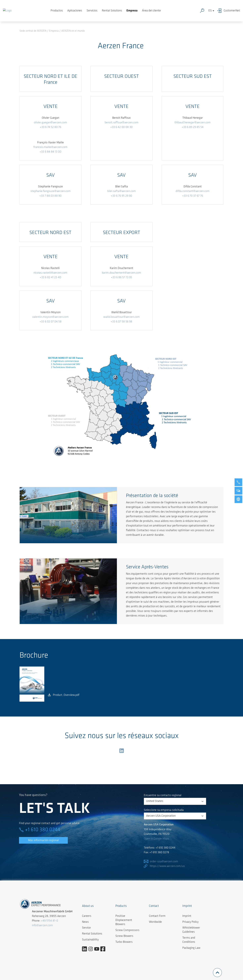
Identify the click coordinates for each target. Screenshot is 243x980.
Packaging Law (191, 948)
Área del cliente (151, 10)
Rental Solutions (112, 10)
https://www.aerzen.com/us (167, 866)
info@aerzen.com (42, 925)
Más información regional (43, 840)
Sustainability (90, 939)
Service (86, 927)
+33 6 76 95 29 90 (121, 195)
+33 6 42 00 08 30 (121, 127)
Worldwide (155, 922)
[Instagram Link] (92, 948)
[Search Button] (203, 10)
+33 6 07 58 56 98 (121, 321)
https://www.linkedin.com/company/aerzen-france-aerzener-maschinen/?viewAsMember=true (121, 751)
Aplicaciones (74, 10)
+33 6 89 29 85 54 (192, 127)
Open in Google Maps (156, 838)
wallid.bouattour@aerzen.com (121, 317)
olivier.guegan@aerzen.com (50, 122)
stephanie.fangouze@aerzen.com (50, 191)
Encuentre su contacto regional (162, 795)
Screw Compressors (127, 930)
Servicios (92, 10)
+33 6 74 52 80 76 (50, 127)
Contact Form (157, 916)
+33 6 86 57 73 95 (121, 277)
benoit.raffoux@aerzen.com (121, 122)
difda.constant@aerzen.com (192, 191)
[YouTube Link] (98, 948)
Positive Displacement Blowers (123, 920)
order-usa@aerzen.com (164, 861)
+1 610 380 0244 (42, 830)
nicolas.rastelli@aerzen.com (50, 272)
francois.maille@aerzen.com (50, 147)
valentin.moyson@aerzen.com (50, 317)
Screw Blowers (124, 936)
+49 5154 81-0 (49, 920)
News (85, 922)
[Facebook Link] (104, 948)
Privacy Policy (190, 922)
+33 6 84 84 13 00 (50, 151)
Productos (57, 10)
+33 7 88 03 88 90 (50, 195)
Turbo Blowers (124, 942)
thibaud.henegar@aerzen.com (192, 122)
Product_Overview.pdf (66, 695)
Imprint (186, 916)
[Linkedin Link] (85, 948)
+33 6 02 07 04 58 (50, 321)
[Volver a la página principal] (7, 10)
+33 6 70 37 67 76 (192, 195)
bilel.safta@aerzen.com (121, 191)
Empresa (132, 10)
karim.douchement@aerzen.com (121, 272)
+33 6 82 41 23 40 (50, 277)
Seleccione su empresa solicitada (164, 810)
